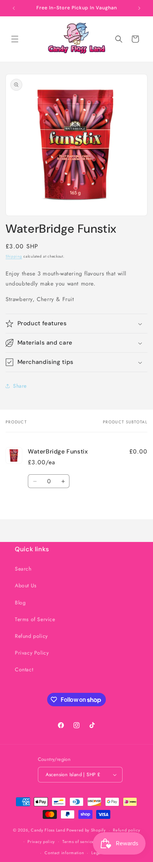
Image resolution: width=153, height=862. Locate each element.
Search (23, 568)
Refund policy (31, 636)
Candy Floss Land (48, 830)
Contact (24, 669)
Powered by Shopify (86, 830)
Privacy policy (41, 842)
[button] (15, 39)
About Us (26, 585)
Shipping (14, 256)
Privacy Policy (32, 652)
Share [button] (20, 386)
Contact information (64, 853)
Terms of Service (35, 619)
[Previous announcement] (14, 8)
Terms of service (78, 842)
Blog (20, 602)
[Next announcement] (139, 8)
